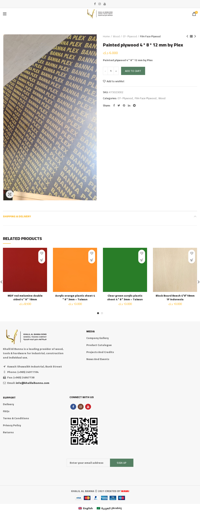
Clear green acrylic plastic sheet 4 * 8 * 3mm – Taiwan (125, 297)
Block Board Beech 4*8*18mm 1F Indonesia (175, 297)
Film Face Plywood (150, 36)
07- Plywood (130, 36)
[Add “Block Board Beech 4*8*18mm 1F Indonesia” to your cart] (191, 260)
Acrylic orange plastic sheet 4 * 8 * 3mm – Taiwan (75, 297)
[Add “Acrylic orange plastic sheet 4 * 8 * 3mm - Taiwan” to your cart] (91, 260)
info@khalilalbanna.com (32, 382)
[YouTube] (104, 3)
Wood (116, 36)
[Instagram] (99, 3)
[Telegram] (134, 105)
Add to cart (133, 71)
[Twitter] (118, 105)
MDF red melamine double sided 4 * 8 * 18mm (25, 297)
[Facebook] (95, 3)
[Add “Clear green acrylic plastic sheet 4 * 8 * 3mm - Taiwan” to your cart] (141, 260)
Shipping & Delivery (17, 216)
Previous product (187, 36)
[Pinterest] (124, 105)
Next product (195, 36)
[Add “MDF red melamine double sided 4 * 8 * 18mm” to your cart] (41, 260)
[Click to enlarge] (10, 194)
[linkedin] (129, 105)
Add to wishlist (115, 81)
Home (106, 36)
